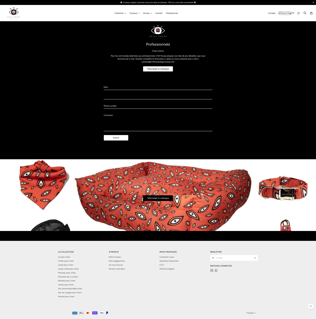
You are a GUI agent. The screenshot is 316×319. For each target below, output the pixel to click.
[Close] (313, 2)
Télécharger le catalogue (158, 69)
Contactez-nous (166, 257)
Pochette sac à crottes (68, 277)
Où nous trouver (116, 265)
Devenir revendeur (117, 269)
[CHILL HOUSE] (13, 13)
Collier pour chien (66, 261)
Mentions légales (166, 269)
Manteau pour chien (67, 273)
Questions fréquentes (168, 261)
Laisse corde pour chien (68, 269)
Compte (271, 13)
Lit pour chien (64, 257)
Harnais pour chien (66, 296)
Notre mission (115, 257)
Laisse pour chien (65, 265)
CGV (161, 265)
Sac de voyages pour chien (70, 292)
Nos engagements (117, 261)
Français (250, 313)
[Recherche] (305, 13)
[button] (311, 13)
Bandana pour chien (66, 280)
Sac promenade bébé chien (70, 288)
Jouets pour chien (66, 284)
